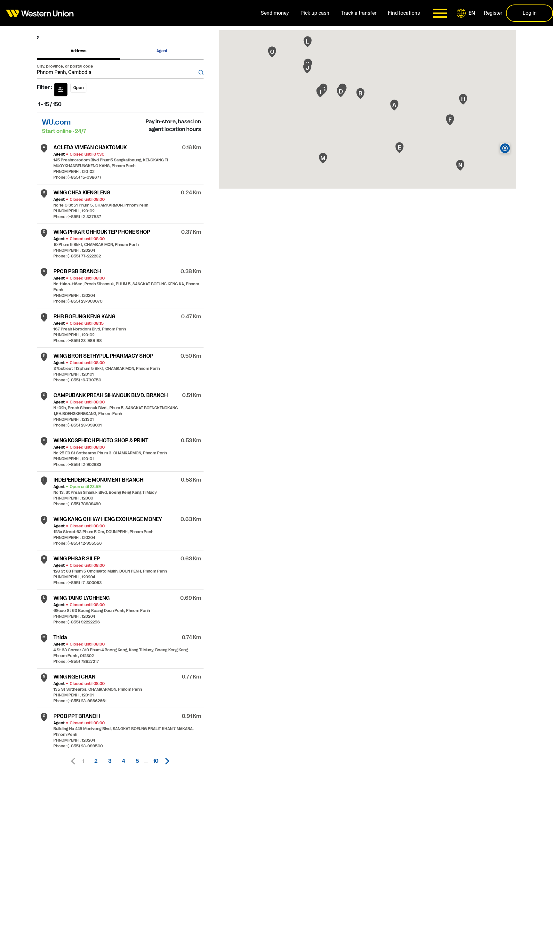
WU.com (56, 122)
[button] (467, 13)
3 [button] (109, 761)
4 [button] (123, 761)
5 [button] (137, 761)
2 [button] (96, 761)
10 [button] (155, 761)
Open (78, 87)
